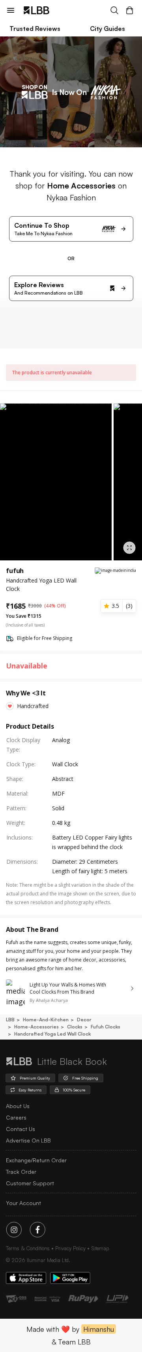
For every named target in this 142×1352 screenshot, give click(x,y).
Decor (84, 1020)
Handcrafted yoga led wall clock (52, 1034)
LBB (10, 1020)
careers (16, 1117)
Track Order (21, 1171)
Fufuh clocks (105, 1027)
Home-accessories (36, 1027)
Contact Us (20, 1128)
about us (18, 1106)
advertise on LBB (28, 1140)
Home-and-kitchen (46, 1020)
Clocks (74, 1027)
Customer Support (30, 1183)
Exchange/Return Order (36, 1160)
